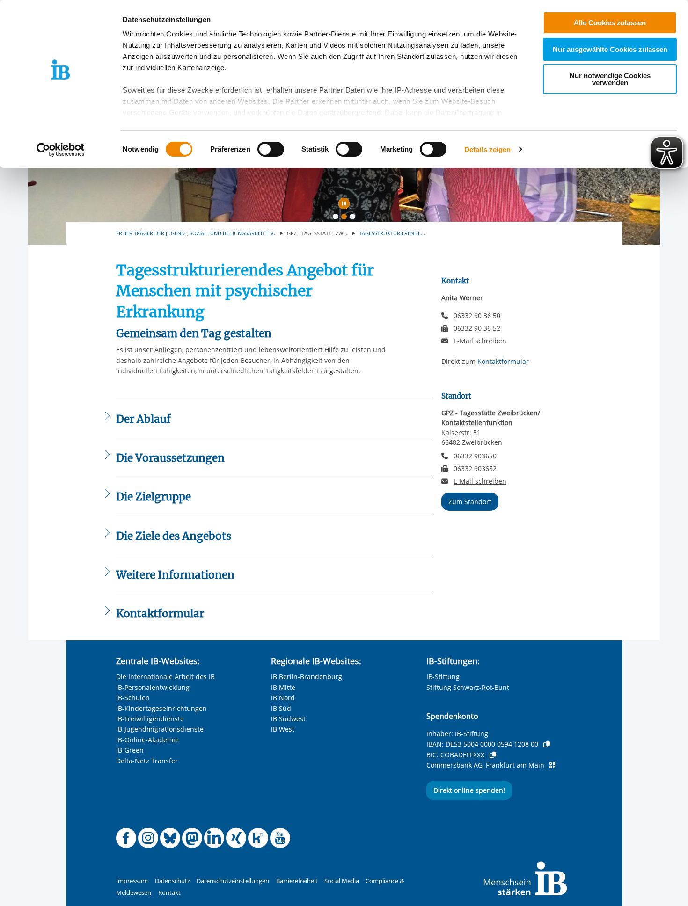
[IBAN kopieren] (546, 744)
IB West (282, 729)
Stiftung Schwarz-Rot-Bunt (467, 687)
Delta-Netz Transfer (147, 760)
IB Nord (283, 697)
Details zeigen (487, 149)
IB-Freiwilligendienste (150, 718)
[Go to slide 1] (337, 218)
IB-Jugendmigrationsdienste (160, 729)
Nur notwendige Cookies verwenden (610, 79)
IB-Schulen (133, 697)
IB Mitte (283, 687)
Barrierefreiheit (297, 881)
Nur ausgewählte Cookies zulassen (610, 49)
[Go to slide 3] (354, 218)
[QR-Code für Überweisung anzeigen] (552, 765)
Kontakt (169, 893)
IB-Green (130, 750)
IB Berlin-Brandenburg (306, 676)
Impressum (132, 881)
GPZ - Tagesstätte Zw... (318, 233)
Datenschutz (172, 881)
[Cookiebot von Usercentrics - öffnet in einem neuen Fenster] (61, 150)
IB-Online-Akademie (147, 739)
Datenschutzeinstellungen (233, 881)
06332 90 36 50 (477, 315)
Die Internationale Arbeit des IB (165, 676)
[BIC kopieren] (493, 755)
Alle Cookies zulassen (610, 23)
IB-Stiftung (443, 676)
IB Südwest (288, 718)
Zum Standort (469, 501)
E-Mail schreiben (480, 341)
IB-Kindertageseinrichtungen (161, 708)
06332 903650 (475, 455)
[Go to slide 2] (346, 218)
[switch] (270, 149)
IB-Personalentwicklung (153, 687)
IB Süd (281, 708)
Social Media (341, 881)
